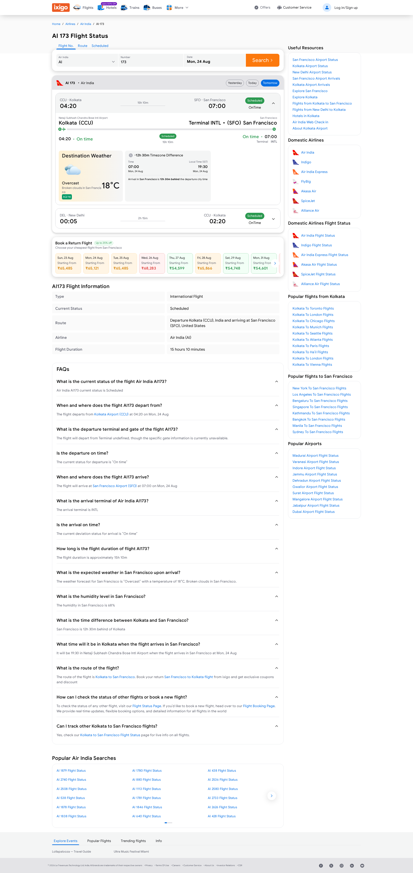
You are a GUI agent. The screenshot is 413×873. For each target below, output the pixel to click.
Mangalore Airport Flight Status (318, 499)
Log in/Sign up (346, 7)
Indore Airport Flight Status (314, 468)
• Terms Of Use (162, 865)
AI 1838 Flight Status (71, 816)
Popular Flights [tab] (99, 841)
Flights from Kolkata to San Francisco (322, 103)
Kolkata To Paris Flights (311, 346)
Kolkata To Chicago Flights (314, 321)
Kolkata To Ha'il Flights (310, 352)
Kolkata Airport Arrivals (311, 84)
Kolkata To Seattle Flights (313, 333)
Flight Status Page (147, 706)
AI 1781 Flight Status (146, 798)
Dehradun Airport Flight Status (317, 480)
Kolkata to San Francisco (115, 677)
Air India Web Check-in (310, 122)
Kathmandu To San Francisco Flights (321, 413)
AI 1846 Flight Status (147, 807)
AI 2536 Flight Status (222, 779)
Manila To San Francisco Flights (317, 425)
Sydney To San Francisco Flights (318, 432)
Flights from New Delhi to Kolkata (319, 109)
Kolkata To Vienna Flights (312, 364)
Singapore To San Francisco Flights (320, 407)
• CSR (239, 865)
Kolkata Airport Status (310, 66)
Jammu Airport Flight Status (315, 474)
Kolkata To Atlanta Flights (313, 339)
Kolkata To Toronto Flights (313, 308)
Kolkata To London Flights (313, 314)
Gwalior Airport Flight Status (315, 487)
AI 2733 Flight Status (222, 798)
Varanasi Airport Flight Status (316, 462)
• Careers (175, 865)
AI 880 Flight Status (146, 779)
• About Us (209, 865)
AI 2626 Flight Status (222, 807)
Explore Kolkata (305, 97)
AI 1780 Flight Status (147, 770)
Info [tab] (159, 841)
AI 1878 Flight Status (71, 807)
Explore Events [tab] (65, 841)
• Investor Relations (225, 865)
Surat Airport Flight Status (313, 493)
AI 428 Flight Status (222, 816)
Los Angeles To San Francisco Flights (322, 394)
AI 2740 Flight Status (71, 779)
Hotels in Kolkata (306, 116)
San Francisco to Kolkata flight (188, 677)
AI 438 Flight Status (222, 770)
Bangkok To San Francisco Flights (319, 419)
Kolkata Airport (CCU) (111, 414)
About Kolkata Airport (310, 128)
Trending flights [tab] (133, 841)
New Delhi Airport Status (312, 72)
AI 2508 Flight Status (71, 789)
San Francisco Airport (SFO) (115, 486)
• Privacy (148, 865)
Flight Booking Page (259, 706)
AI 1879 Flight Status (71, 770)
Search (260, 60)
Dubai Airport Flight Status (314, 512)
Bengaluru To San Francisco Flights (320, 401)
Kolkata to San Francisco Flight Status (110, 735)
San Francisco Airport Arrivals (316, 78)
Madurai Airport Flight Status (316, 455)
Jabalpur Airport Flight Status (316, 505)
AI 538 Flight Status (71, 798)
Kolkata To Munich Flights (313, 327)
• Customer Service (192, 865)
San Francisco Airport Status (315, 60)
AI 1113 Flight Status (146, 789)
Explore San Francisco (310, 91)
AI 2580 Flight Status (223, 789)
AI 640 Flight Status (146, 816)
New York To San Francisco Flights (319, 388)
